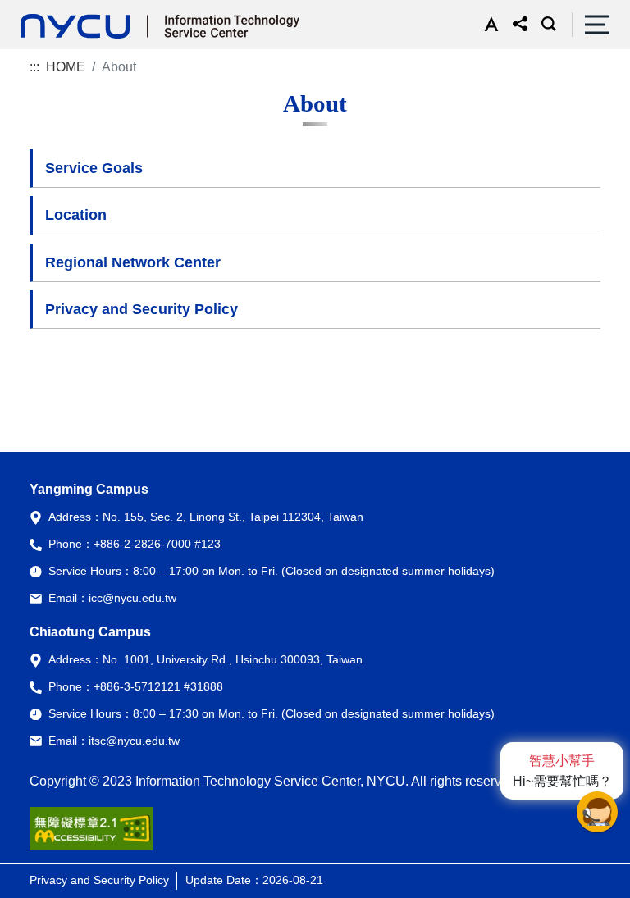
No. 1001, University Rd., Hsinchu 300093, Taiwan (233, 659)
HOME (65, 67)
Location (76, 215)
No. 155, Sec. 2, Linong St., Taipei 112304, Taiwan (233, 516)
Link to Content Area (59, 9)
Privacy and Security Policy (141, 309)
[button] (487, 24)
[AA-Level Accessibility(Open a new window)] (91, 835)
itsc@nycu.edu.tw (134, 740)
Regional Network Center (133, 262)
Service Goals (94, 168)
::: (34, 67)
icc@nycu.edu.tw (132, 597)
